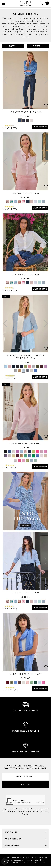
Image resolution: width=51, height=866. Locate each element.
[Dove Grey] (33, 366)
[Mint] (31, 682)
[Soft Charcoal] (27, 370)
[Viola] (5, 455)
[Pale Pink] (31, 201)
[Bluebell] (35, 370)
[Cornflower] (15, 682)
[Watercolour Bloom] (15, 201)
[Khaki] (11, 682)
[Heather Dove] (15, 370)
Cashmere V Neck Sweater (25, 443)
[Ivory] (35, 201)
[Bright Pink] (43, 682)
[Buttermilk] (13, 455)
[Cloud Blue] (43, 201)
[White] (31, 120)
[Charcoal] (27, 120)
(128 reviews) (10, 690)
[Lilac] (41, 451)
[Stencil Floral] (7, 201)
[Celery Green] (27, 460)
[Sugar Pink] (23, 460)
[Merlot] (17, 455)
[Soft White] (23, 682)
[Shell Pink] (9, 366)
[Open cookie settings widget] (4, 861)
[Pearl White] (31, 370)
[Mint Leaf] (25, 455)
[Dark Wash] (23, 120)
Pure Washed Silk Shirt (25, 193)
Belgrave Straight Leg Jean (25, 112)
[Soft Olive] (35, 682)
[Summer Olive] (25, 366)
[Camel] (19, 370)
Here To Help (11, 832)
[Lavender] (17, 451)
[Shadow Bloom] (11, 201)
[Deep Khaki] (37, 366)
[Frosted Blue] (5, 366)
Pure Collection (13, 839)
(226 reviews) (10, 378)
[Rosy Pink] (45, 451)
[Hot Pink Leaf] (23, 201)
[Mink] (45, 455)
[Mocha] (19, 682)
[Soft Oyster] (41, 455)
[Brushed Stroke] (19, 201)
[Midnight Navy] (13, 366)
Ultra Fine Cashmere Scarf (25, 674)
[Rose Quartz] (45, 366)
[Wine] (7, 682)
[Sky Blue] (39, 201)
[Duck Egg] (35, 460)
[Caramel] (21, 455)
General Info (11, 845)
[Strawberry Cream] (29, 366)
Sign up (25, 784)
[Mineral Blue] (37, 455)
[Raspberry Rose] (19, 460)
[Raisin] (41, 366)
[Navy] (27, 201)
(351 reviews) (10, 468)
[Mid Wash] (19, 120)
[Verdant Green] (33, 455)
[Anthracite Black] (17, 366)
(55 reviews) (10, 128)
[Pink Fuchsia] (37, 451)
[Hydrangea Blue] (29, 455)
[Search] (41, 3)
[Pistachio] (33, 451)
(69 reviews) (10, 209)
